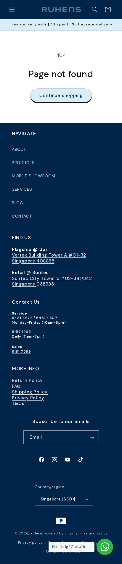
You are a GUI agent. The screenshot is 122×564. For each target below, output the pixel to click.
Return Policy (27, 380)
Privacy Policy (28, 398)
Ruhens (36, 533)
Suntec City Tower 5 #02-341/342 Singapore (52, 281)
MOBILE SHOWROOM (33, 176)
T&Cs (18, 403)
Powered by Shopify (61, 533)
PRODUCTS (23, 162)
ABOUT (19, 149)
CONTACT (22, 216)
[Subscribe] (92, 437)
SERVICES (22, 189)
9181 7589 (21, 351)
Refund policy (95, 533)
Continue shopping (61, 95)
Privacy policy (30, 542)
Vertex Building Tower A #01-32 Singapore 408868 (49, 258)
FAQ (16, 386)
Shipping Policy (30, 392)
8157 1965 (21, 331)
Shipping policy (96, 542)
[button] (11, 9)
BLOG (17, 202)
